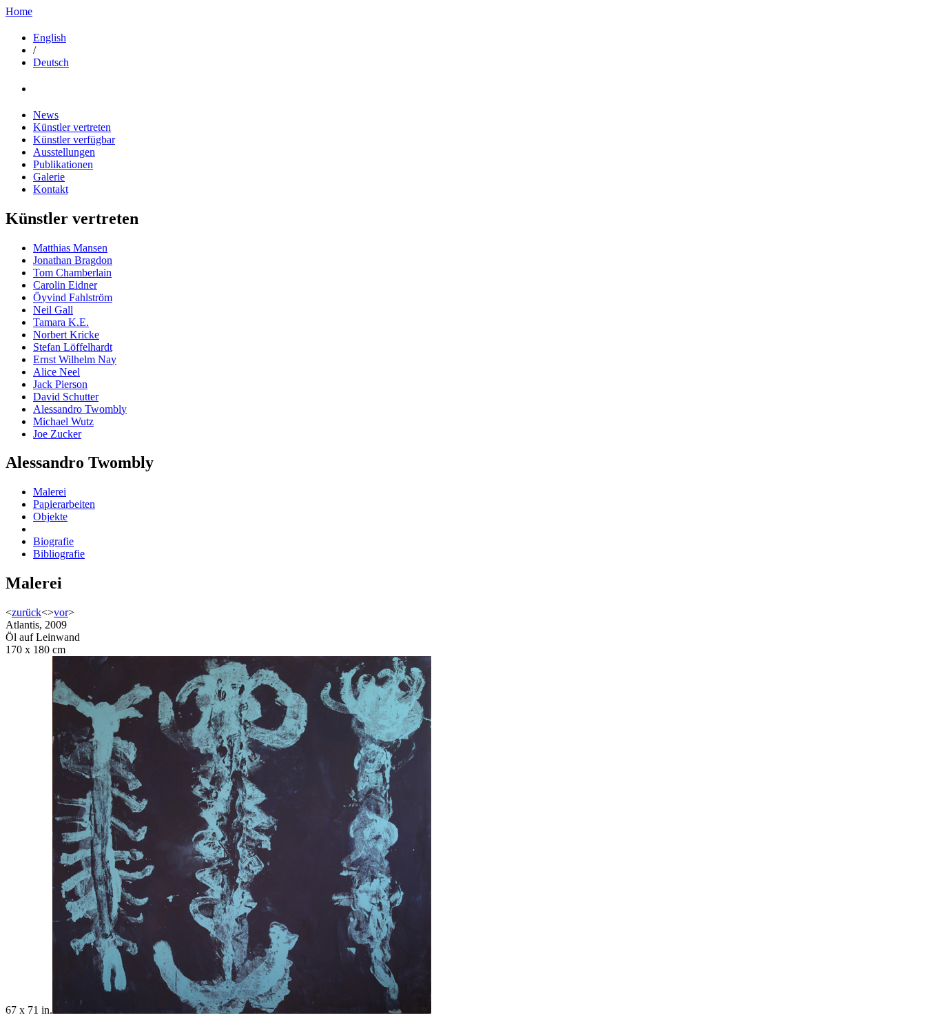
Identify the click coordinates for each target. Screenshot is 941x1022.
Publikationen (63, 164)
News (46, 115)
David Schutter (66, 396)
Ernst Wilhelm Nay (74, 359)
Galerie (49, 177)
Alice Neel (56, 372)
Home (19, 11)
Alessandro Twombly (80, 409)
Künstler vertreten (72, 127)
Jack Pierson (60, 384)
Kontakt (50, 189)
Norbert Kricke (66, 334)
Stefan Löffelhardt (72, 347)
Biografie (53, 541)
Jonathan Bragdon (72, 260)
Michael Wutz (63, 421)
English (49, 37)
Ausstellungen (64, 152)
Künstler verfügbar (74, 139)
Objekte (50, 516)
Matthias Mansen (70, 248)
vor (61, 612)
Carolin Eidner (65, 285)
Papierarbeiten (64, 504)
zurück (26, 612)
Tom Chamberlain (72, 272)
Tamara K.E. (61, 322)
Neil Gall (53, 310)
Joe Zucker (57, 434)
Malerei (49, 492)
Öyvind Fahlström (72, 297)
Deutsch (51, 62)
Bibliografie (59, 554)
